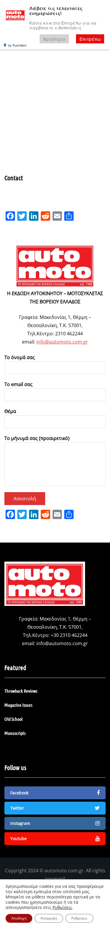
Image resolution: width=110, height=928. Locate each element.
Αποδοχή (18, 918)
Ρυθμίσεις (62, 907)
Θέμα (10, 411)
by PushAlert (17, 45)
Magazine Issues (18, 705)
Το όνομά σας (19, 357)
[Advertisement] (55, 116)
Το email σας (18, 384)
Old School (13, 719)
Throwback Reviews (20, 691)
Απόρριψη (48, 918)
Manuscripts (15, 733)
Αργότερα (54, 39)
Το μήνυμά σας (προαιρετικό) (37, 438)
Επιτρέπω (90, 39)
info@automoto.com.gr (62, 342)
